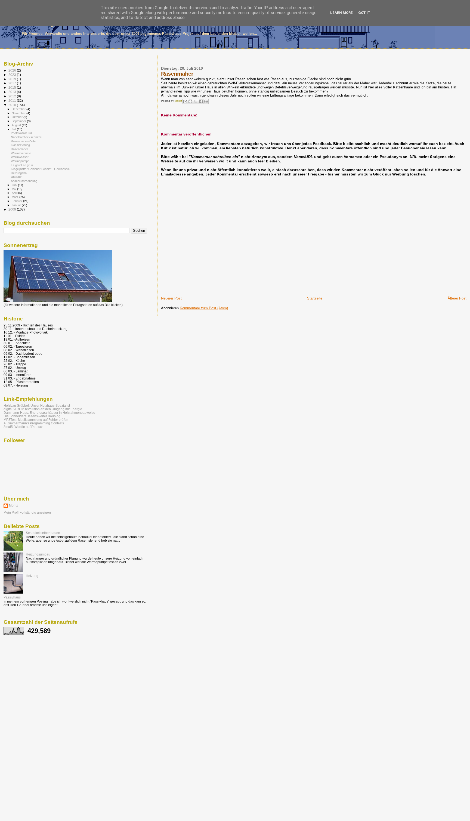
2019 (12, 79)
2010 (12, 105)
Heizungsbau (19, 173)
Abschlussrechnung (24, 181)
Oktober (17, 117)
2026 (12, 70)
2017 (12, 83)
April (15, 193)
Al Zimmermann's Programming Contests (34, 423)
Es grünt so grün (22, 165)
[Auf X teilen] (195, 101)
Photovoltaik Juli (21, 133)
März (15, 197)
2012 (12, 96)
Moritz (13, 505)
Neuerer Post (171, 298)
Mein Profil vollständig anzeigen (27, 512)
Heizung (32, 576)
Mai (14, 189)
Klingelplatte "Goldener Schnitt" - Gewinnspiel (40, 169)
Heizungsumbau (38, 554)
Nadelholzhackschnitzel (26, 137)
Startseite (314, 298)
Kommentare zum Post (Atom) (204, 308)
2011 (12, 100)
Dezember (19, 109)
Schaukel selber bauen (43, 533)
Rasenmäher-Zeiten (24, 141)
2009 (12, 209)
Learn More (341, 13)
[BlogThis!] (190, 101)
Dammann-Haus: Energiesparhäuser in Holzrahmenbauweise (49, 412)
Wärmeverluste (21, 153)
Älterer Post (457, 298)
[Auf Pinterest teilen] (206, 101)
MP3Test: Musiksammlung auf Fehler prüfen (36, 419)
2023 (12, 74)
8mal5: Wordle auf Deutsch (24, 426)
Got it (364, 13)
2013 (12, 92)
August (17, 125)
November (19, 113)
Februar (17, 201)
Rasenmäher (19, 149)
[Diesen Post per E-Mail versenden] (185, 101)
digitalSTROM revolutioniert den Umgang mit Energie (43, 409)
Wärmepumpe (20, 161)
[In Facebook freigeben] (200, 101)
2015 (12, 87)
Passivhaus (12, 597)
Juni (15, 185)
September (19, 121)
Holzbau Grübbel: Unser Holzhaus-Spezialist (37, 405)
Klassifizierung (20, 145)
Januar (17, 205)
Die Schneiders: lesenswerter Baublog (32, 416)
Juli (14, 129)
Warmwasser (20, 157)
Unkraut (16, 176)
